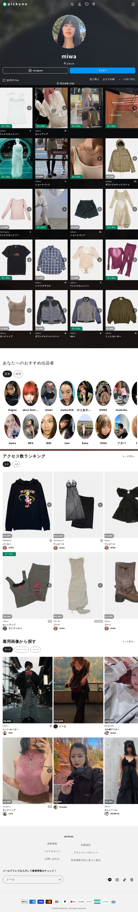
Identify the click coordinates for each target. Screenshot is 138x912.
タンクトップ (6, 336)
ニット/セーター (113, 336)
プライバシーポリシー (86, 852)
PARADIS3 (7, 540)
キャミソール (111, 810)
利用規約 (86, 844)
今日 (7, 464)
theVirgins (4, 232)
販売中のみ (13, 80)
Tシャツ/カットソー (9, 134)
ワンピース (59, 544)
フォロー (102, 70)
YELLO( (57, 621)
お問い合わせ (52, 858)
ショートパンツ (42, 184)
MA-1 (72, 336)
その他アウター (112, 729)
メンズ (35, 649)
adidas (109, 181)
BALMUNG (109, 726)
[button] (133, 4)
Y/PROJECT (59, 540)
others (3, 131)
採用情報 (52, 843)
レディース (21, 649)
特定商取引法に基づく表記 (85, 860)
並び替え (94, 79)
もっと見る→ (129, 456)
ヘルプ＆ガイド (52, 851)
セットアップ (41, 134)
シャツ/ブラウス (43, 286)
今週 (16, 464)
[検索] (72, 4)
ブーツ (57, 624)
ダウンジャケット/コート (118, 184)
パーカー (7, 544)
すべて (8, 649)
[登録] (59, 880)
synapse (6, 806)
